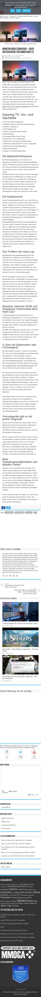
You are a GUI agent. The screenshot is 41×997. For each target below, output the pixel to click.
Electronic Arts (29, 884)
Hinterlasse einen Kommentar (12, 58)
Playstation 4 (6, 897)
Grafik (20, 889)
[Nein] (38, 7)
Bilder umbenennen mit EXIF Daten (11, 941)
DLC (21, 884)
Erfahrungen (27, 480)
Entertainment (4, 886)
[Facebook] (18, 989)
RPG (30, 898)
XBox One (5, 905)
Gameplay (4, 889)
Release (20, 898)
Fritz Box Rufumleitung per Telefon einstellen (21, 852)
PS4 (14, 898)
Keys (34, 889)
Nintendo (4, 895)
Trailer (2, 903)
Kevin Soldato (7, 55)
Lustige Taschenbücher (8, 825)
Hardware (19, 512)
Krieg (13, 892)
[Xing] (24, 989)
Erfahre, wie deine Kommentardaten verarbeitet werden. (17, 747)
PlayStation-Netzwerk (27, 895)
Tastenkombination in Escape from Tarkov (13, 930)
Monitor (29, 512)
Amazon (3, 884)
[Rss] (16, 989)
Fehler (22, 886)
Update (7, 903)
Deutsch (17, 884)
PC (18, 895)
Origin (10, 895)
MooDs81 (14, 791)
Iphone (30, 889)
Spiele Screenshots (7, 818)
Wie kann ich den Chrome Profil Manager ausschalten (17, 937)
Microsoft (19, 892)
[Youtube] (22, 989)
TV (35, 512)
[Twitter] (20, 989)
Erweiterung (13, 886)
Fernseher (9, 512)
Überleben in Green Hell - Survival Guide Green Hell (16, 934)
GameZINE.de (5, 807)
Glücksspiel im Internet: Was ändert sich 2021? (14, 585)
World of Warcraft (30, 903)
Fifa (27, 886)
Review (25, 898)
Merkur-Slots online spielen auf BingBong (15, 106)
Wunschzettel (5, 828)
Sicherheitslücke (6, 901)
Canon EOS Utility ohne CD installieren (19, 840)
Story (36, 901)
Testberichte (17, 56)
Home (2, 927)
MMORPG (29, 893)
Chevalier (4, 856)
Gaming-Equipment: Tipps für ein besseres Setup (20, 623)
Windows (21, 903)
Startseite (5, 16)
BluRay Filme (5, 821)
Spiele (21, 900)
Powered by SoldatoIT (21, 994)
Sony (14, 901)
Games (13, 889)
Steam (29, 900)
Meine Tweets (5, 867)
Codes (12, 884)
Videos (12, 903)
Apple (8, 884)
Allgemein (13, 16)
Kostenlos (6, 892)
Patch (14, 895)
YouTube (15, 906)
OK (13, 10)
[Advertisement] (20, 531)
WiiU (16, 903)
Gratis (25, 889)
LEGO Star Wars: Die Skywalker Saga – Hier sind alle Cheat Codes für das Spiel (25, 591)
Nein (18, 10)
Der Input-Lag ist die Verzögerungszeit (14, 255)
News (11, 56)
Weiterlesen (26, 10)
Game (31, 886)
